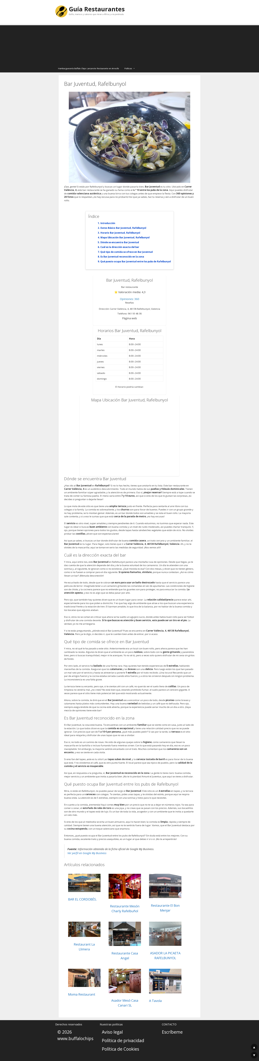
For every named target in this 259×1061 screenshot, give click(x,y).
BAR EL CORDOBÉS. (82, 899)
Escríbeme (172, 1032)
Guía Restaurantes (97, 9)
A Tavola (155, 1000)
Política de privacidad (123, 1040)
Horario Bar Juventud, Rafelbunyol (120, 232)
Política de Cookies (120, 1049)
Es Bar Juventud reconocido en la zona (122, 256)
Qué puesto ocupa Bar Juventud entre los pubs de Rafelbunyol (135, 261)
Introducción (107, 223)
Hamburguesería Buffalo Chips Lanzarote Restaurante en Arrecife (88, 68)
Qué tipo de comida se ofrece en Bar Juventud (126, 251)
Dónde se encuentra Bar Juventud (119, 242)
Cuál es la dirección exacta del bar (119, 247)
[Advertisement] (129, 44)
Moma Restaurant (81, 994)
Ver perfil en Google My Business (86, 853)
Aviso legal (112, 1032)
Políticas (128, 68)
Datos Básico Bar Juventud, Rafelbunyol (123, 227)
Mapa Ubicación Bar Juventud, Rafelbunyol (125, 237)
